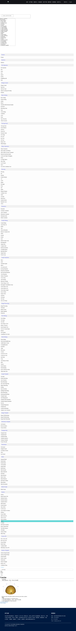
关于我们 (31, 2)
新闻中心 (35, 2)
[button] (2, 574)
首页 (27, 2)
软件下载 (45, 2)
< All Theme (3, 569)
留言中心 (59, 2)
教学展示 (50, 2)
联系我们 (54, 2)
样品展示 (40, 2)
